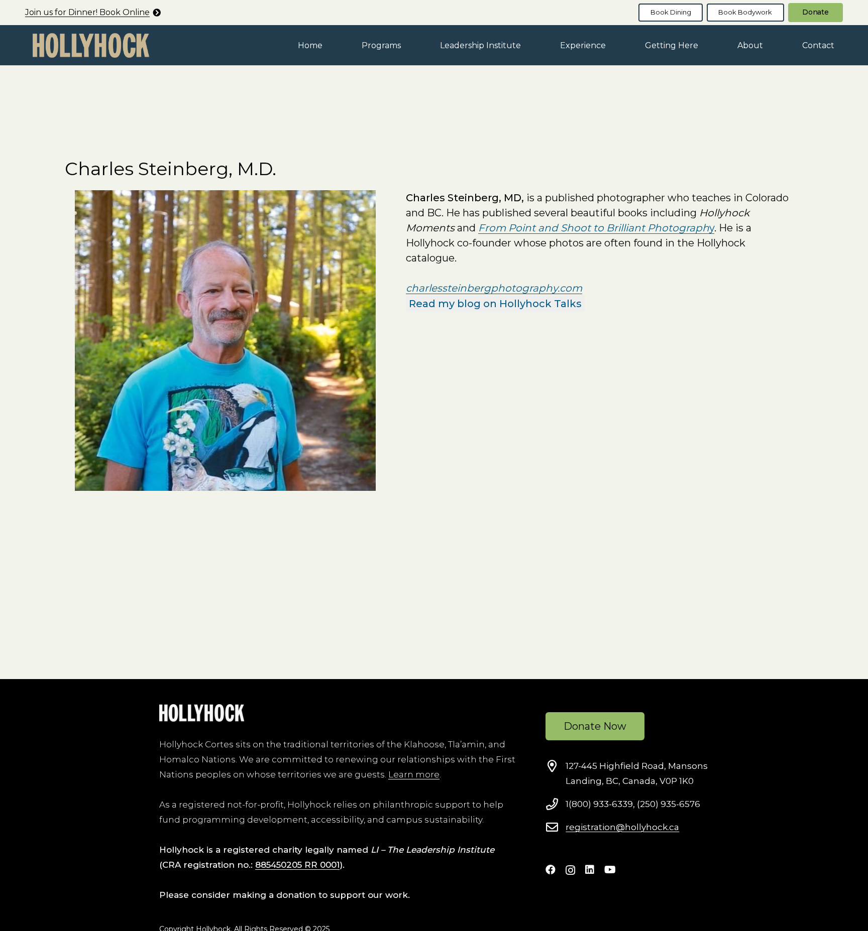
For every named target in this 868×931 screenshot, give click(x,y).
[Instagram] (570, 870)
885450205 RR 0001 (297, 865)
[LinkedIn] (589, 870)
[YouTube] (610, 870)
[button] (408, 45)
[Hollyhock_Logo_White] (201, 713)
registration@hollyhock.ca (622, 827)
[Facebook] (551, 870)
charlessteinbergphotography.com (494, 288)
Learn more (414, 774)
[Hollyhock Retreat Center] (91, 45)
